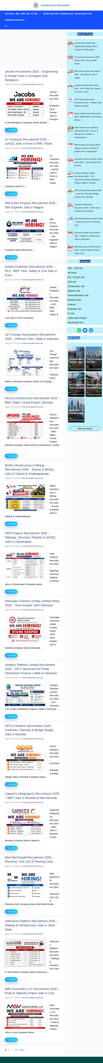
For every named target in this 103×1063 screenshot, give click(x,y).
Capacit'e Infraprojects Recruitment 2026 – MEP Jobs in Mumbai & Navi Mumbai (87, 207)
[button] (5, 26)
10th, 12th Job (22, 13)
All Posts (9, 13)
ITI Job (34, 13)
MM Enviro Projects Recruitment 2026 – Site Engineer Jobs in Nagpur (87, 74)
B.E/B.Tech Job (51, 13)
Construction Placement (55, 5)
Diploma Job (74, 291)
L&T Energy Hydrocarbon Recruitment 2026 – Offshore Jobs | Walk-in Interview (88, 102)
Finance (72, 304)
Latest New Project (77, 318)
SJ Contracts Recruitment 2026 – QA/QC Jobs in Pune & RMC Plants (87, 60)
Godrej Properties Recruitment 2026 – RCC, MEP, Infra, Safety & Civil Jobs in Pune (31, 271)
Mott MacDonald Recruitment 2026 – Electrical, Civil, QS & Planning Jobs (88, 222)
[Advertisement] (32, 49)
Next (23, 1050)
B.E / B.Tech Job (76, 277)
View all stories (85, 428)
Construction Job (83, 13)
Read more (11, 130)
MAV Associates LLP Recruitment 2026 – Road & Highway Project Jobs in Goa (87, 250)
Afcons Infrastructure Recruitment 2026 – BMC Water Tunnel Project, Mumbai (88, 116)
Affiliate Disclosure (14, 20)
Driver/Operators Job (78, 295)
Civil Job (72, 282)
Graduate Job (66, 13)
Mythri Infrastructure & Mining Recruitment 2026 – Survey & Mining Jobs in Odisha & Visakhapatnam (29, 469)
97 (16, 1050)
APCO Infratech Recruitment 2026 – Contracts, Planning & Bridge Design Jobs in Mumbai (29, 730)
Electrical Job (74, 300)
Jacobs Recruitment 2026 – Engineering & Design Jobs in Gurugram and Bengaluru (31, 76)
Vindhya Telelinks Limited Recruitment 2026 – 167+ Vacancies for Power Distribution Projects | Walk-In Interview (31, 669)
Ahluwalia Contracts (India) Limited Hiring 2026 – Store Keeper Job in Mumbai (88, 162)
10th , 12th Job (75, 268)
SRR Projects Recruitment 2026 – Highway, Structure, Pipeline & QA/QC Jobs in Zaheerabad (30, 537)
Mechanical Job (75, 322)
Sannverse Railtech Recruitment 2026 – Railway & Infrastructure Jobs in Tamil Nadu (31, 925)
